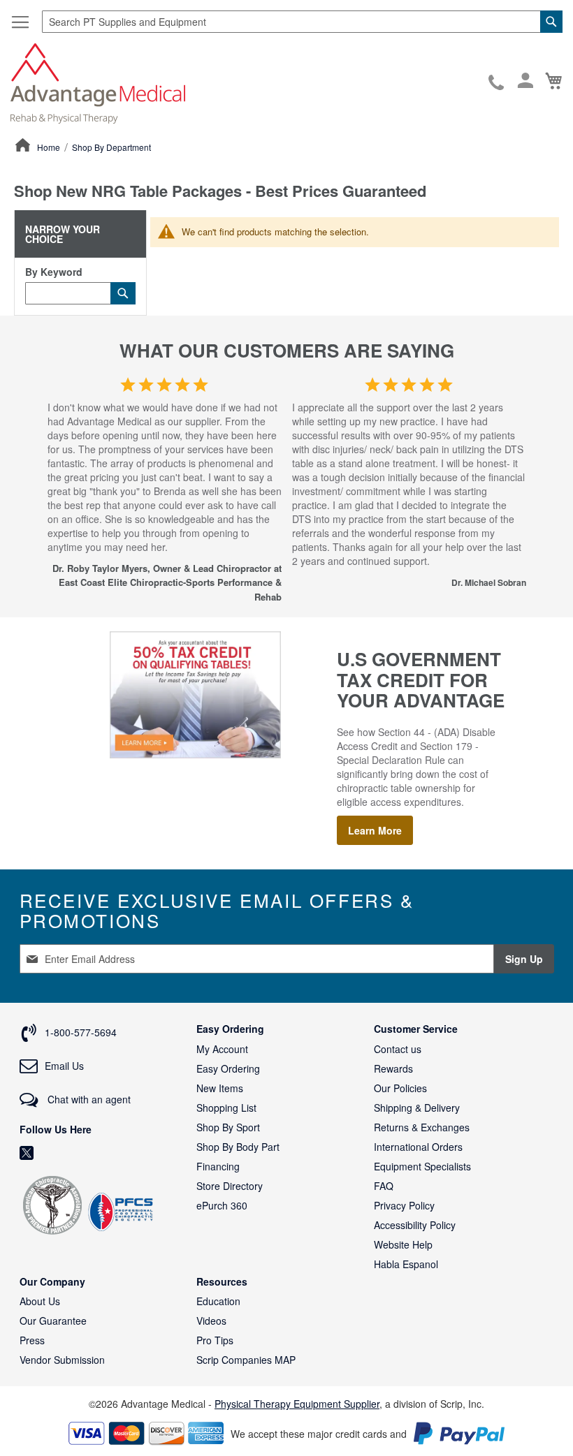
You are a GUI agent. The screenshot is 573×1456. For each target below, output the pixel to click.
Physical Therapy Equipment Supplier (297, 1404)
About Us (40, 1301)
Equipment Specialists (422, 1166)
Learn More (375, 830)
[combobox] (302, 21)
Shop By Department (111, 147)
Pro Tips (214, 1340)
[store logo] (97, 82)
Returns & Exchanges (422, 1127)
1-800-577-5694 (497, 83)
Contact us (397, 1049)
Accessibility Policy (415, 1225)
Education (218, 1301)
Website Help (403, 1244)
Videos (211, 1321)
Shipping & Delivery (417, 1108)
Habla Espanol (406, 1264)
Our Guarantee (53, 1321)
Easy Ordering (228, 1068)
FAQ (383, 1186)
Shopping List (226, 1108)
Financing (218, 1166)
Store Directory (229, 1186)
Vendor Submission (62, 1360)
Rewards (393, 1068)
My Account (222, 1049)
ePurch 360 (221, 1205)
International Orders (418, 1147)
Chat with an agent (88, 1099)
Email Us (64, 1066)
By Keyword (53, 272)
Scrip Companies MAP (246, 1360)
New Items (219, 1088)
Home (49, 147)
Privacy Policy (404, 1205)
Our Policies (400, 1088)
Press (32, 1340)
